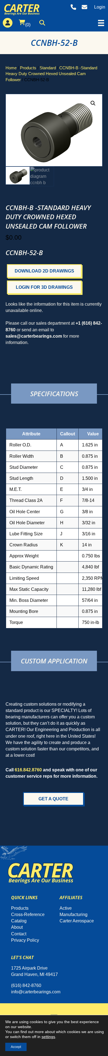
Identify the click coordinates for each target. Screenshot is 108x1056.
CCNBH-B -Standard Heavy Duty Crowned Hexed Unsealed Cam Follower (51, 74)
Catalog (19, 921)
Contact (18, 933)
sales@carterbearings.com (34, 336)
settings (48, 1036)
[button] (43, 24)
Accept (16, 1047)
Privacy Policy (25, 940)
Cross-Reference (28, 914)
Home (11, 68)
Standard (48, 68)
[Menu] (101, 23)
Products (28, 68)
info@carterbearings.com (35, 991)
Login (99, 7)
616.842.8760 (28, 769)
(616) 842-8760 (26, 985)
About (17, 927)
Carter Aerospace (77, 921)
